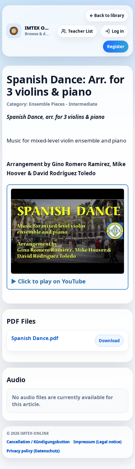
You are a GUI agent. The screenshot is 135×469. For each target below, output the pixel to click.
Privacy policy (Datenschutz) (33, 451)
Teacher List (80, 31)
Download (109, 340)
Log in (118, 31)
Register (115, 46)
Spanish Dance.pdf (34, 338)
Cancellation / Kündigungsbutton (38, 441)
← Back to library (106, 15)
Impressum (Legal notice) (97, 441)
